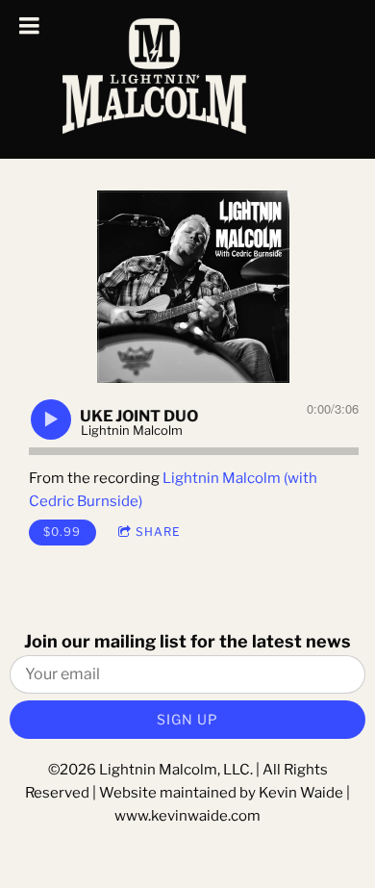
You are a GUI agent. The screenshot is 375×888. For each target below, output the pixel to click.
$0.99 (62, 531)
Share (158, 531)
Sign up (187, 719)
